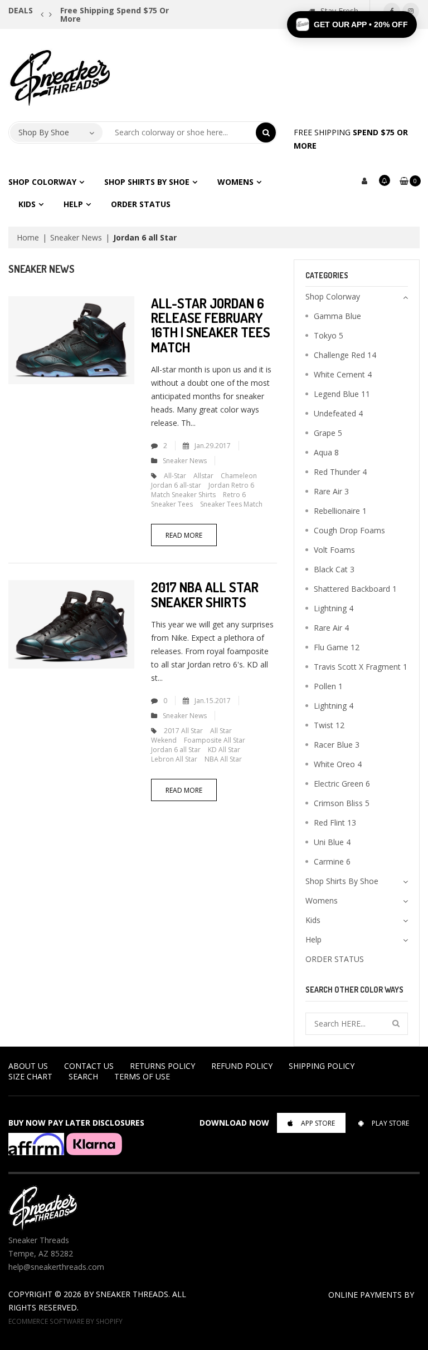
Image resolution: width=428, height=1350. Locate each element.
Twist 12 (329, 725)
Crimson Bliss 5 (341, 803)
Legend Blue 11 (342, 394)
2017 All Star (183, 730)
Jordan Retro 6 (231, 485)
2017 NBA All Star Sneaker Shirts (205, 594)
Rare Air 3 (331, 491)
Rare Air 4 (331, 627)
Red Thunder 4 (340, 472)
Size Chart (30, 1076)
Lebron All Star (174, 759)
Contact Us (89, 1066)
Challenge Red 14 (345, 355)
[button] (352, 24)
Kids (27, 204)
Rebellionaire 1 (340, 510)
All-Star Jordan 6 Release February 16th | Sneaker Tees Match (210, 325)
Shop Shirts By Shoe (146, 181)
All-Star (175, 475)
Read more (184, 535)
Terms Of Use (142, 1076)
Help (73, 204)
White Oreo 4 (338, 764)
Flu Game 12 (336, 647)
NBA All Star (223, 759)
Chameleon (239, 475)
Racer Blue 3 (336, 744)
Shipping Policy (321, 1066)
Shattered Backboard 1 (355, 588)
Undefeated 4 (338, 413)
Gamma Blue (337, 316)
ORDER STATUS (141, 204)
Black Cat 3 (334, 569)
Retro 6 (234, 494)
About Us (28, 1066)
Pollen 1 (328, 686)
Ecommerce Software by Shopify (65, 1321)
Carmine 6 (332, 861)
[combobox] (179, 132)
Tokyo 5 (328, 335)
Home (28, 237)
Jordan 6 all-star (176, 485)
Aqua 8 (326, 452)
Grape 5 (328, 433)
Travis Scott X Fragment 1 (360, 666)
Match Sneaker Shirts (183, 494)
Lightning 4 (333, 608)
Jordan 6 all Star (176, 749)
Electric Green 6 (342, 783)
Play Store (390, 1123)
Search (83, 1076)
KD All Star (224, 749)
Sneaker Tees (172, 504)
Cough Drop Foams (349, 530)
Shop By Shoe (43, 132)
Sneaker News (76, 237)
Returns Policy (162, 1066)
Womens (235, 181)
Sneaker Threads (132, 1294)
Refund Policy (242, 1066)
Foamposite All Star (214, 740)
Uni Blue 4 (332, 842)
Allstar (203, 475)
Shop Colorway (42, 181)
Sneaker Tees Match (231, 504)
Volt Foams (334, 549)
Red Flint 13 (335, 822)
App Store (318, 1123)
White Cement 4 (343, 374)
